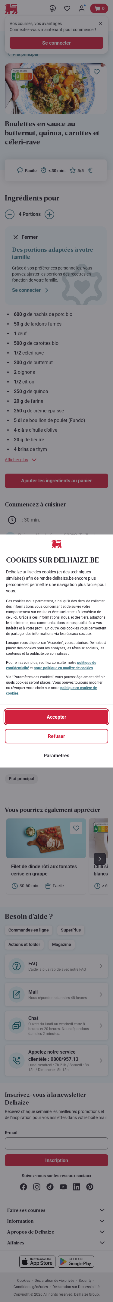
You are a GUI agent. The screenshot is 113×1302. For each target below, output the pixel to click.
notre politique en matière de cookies (63, 668)
